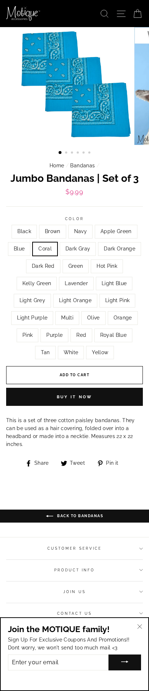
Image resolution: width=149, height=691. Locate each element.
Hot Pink (107, 266)
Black (24, 231)
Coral (45, 249)
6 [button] (90, 153)
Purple (54, 335)
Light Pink (117, 300)
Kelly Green (36, 283)
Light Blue (114, 283)
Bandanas (82, 165)
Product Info (74, 570)
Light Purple (32, 318)
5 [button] (84, 153)
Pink (27, 335)
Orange (123, 318)
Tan (45, 352)
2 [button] (67, 153)
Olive (93, 318)
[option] (74, 86)
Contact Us (74, 613)
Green (75, 266)
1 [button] (60, 153)
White (71, 352)
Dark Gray (77, 249)
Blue (19, 249)
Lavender (76, 283)
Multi (67, 318)
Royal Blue (113, 335)
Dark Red (43, 266)
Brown (52, 231)
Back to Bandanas (79, 516)
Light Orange (75, 300)
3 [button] (72, 153)
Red (81, 335)
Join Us (74, 591)
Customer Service (74, 548)
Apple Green (116, 231)
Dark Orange (119, 249)
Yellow (100, 352)
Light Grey (32, 300)
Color (74, 218)
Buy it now (75, 397)
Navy (80, 231)
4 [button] (78, 153)
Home (57, 165)
